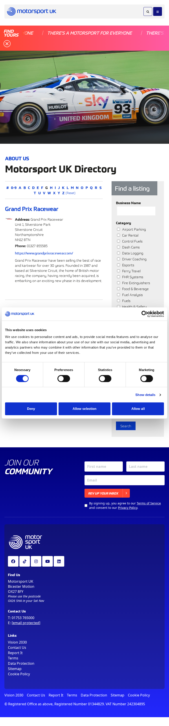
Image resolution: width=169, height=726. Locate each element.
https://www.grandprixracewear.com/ (44, 253)
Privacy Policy (127, 508)
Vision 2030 (17, 642)
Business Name (128, 202)
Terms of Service (149, 503)
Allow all (138, 409)
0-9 (14, 187)
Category (123, 222)
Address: (22, 219)
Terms (13, 658)
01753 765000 (23, 617)
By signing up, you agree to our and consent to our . (125, 505)
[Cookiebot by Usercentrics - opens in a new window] (144, 314)
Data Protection (21, 663)
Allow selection (85, 409)
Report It (15, 652)
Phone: (20, 245)
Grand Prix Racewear (31, 208)
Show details (145, 395)
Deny (31, 409)
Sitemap (15, 668)
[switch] (63, 378)
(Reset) (70, 193)
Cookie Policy (19, 674)
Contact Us (17, 647)
